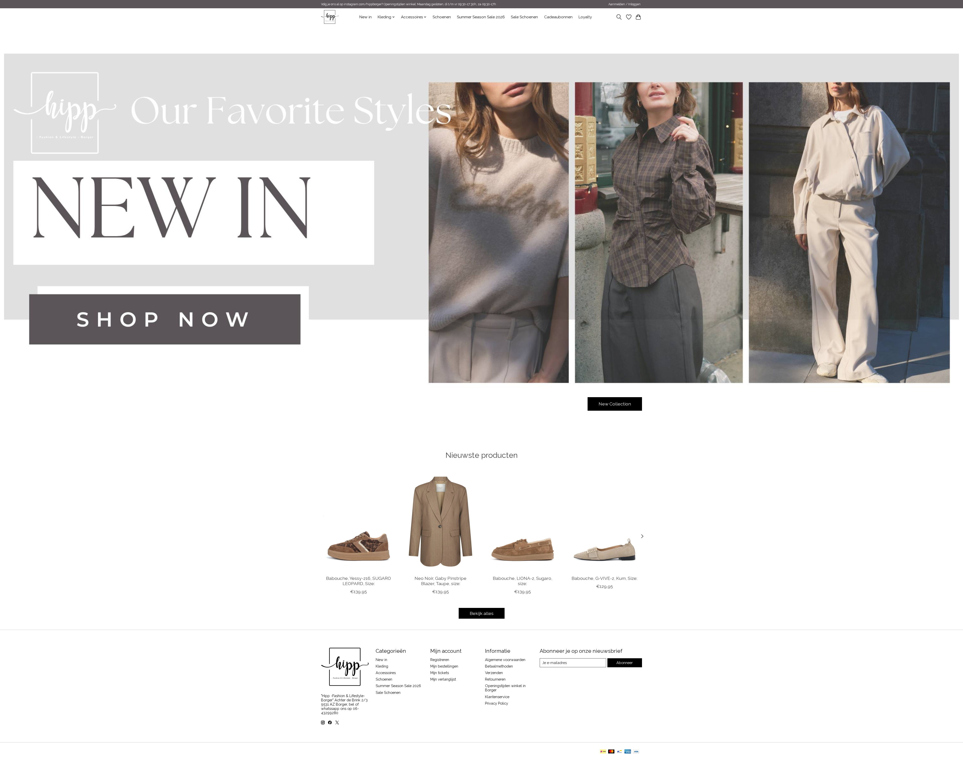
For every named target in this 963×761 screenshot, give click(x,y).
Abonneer (624, 663)
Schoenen (442, 17)
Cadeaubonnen (558, 17)
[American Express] (627, 751)
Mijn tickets (439, 673)
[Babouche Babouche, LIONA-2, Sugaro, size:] (522, 521)
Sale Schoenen (524, 17)
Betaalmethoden (499, 666)
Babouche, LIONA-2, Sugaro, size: (522, 580)
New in (365, 17)
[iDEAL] (603, 751)
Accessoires (386, 673)
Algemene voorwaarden (505, 660)
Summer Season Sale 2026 (481, 17)
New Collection (615, 403)
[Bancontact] (619, 751)
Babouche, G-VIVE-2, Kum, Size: (604, 578)
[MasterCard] (611, 751)
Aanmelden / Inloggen (624, 4)
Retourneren (495, 679)
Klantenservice (497, 697)
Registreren (439, 660)
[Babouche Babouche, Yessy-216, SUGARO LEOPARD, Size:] (358, 521)
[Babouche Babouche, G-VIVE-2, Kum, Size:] (604, 521)
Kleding (382, 666)
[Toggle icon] (619, 17)
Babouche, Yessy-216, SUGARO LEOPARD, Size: (358, 580)
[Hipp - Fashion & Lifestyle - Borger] (329, 17)
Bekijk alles (482, 613)
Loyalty (585, 17)
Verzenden (494, 673)
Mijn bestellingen (444, 666)
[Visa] (636, 751)
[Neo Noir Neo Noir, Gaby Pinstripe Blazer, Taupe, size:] (440, 521)
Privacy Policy (496, 703)
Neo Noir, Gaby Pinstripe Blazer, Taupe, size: (440, 580)
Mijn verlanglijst (443, 679)
